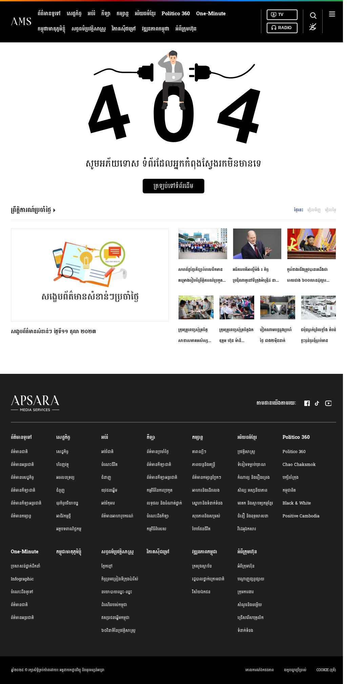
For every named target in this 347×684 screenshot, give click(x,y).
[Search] (313, 16)
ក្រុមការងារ (246, 592)
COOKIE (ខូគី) (326, 670)
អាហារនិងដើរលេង (206, 490)
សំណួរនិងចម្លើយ (250, 604)
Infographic (22, 579)
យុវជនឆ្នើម (109, 490)
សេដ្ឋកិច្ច (74, 13)
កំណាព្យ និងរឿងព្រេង (254, 477)
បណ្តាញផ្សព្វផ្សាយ (251, 579)
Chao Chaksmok (299, 464)
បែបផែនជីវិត (201, 529)
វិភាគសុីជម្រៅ (124, 29)
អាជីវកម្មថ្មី (63, 516)
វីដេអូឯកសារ (247, 529)
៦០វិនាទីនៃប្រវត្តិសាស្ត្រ (118, 630)
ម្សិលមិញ (314, 210)
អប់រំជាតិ (107, 451)
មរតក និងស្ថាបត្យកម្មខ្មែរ (255, 503)
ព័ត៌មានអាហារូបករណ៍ (117, 516)
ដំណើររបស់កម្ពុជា (114, 604)
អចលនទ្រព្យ (65, 477)
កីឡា (105, 13)
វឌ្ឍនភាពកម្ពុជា (155, 29)
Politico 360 (176, 13)
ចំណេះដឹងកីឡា (158, 516)
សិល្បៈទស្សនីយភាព (252, 490)
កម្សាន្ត (123, 13)
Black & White (297, 503)
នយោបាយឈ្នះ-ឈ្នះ (116, 592)
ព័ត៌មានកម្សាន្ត (21, 516)
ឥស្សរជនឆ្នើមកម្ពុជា (115, 617)
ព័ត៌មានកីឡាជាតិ (23, 490)
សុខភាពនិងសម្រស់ (206, 516)
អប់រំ (91, 13)
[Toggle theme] (313, 27)
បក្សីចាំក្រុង (291, 477)
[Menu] (332, 21)
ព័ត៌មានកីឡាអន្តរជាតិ (26, 503)
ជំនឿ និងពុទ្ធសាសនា (253, 516)
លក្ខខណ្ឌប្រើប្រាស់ (295, 670)
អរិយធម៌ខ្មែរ (145, 13)
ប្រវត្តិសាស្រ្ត (246, 451)
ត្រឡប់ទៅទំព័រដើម (173, 186)
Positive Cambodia (301, 516)
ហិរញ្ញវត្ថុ (62, 464)
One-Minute (211, 13)
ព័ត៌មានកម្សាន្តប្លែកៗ (206, 477)
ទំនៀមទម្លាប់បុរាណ (252, 464)
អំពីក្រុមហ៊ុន (186, 29)
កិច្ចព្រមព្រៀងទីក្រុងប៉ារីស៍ (119, 579)
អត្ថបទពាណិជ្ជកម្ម (68, 529)
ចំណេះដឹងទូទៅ (22, 592)
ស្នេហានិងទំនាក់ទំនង (207, 503)
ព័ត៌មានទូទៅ (49, 13)
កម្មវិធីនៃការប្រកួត (159, 490)
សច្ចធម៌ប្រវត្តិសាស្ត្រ (89, 29)
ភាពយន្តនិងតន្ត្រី (203, 464)
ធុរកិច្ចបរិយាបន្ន (67, 503)
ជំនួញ (60, 490)
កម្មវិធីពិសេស (156, 529)
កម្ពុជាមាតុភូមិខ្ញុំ (51, 29)
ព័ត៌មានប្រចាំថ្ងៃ (158, 451)
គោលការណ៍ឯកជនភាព (259, 670)
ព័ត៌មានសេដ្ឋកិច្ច (22, 477)
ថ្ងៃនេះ (298, 210)
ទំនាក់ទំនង (245, 630)
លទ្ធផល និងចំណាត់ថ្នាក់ (164, 503)
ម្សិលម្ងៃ (330, 210)
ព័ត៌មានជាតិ (19, 451)
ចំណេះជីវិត (109, 464)
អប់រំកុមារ (108, 503)
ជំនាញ (106, 477)
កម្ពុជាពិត (289, 490)
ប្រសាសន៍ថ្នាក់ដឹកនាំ (25, 566)
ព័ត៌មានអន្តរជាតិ (22, 464)
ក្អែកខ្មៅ (107, 566)
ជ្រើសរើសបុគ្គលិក (251, 617)
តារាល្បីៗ (199, 451)
